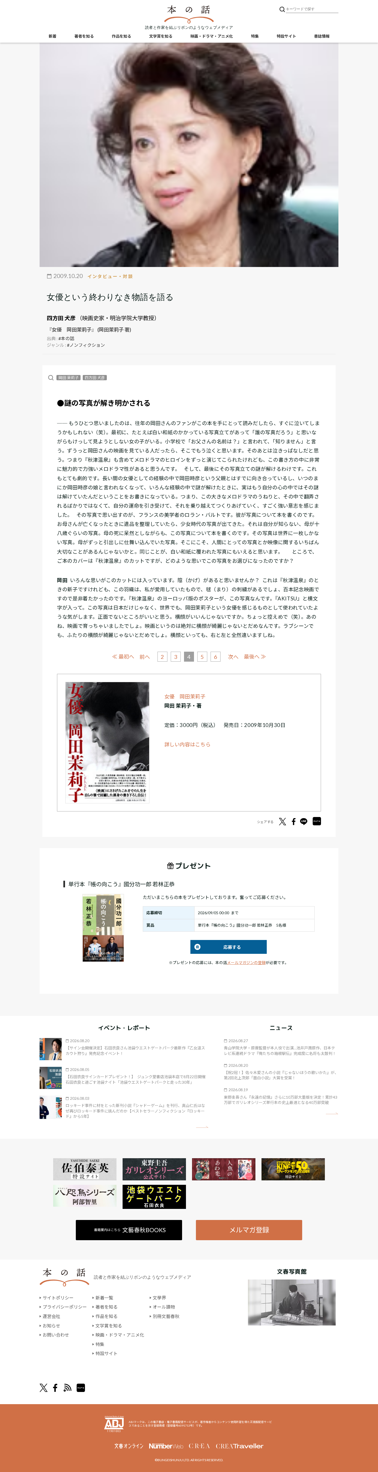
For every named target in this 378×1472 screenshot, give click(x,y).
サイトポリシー (58, 1297)
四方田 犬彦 (61, 318)
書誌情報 (322, 36)
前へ (144, 657)
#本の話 (66, 338)
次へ (233, 657)
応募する (215, 947)
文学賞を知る (160, 36)
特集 (255, 36)
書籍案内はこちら (130, 1229)
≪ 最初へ (123, 656)
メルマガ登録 (249, 1230)
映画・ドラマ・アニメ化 (211, 36)
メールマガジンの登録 (246, 962)
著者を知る (84, 36)
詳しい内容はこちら (187, 744)
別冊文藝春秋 (166, 1316)
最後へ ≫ (255, 656)
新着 (52, 36)
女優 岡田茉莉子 (185, 696)
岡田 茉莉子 (68, 377)
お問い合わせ (56, 1334)
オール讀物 (164, 1306)
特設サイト (286, 36)
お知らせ (51, 1325)
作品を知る (121, 36)
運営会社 (51, 1316)
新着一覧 (104, 1297)
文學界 (159, 1297)
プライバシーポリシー (65, 1306)
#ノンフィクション (86, 345)
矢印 (202, 1127)
